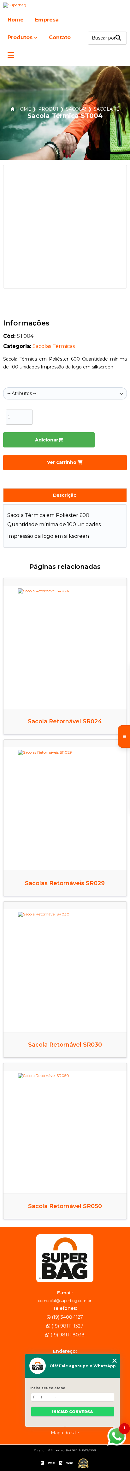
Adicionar (46, 440)
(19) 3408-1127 (66, 1317)
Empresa (47, 20)
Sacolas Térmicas (76, 109)
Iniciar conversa (72, 1411)
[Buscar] (118, 38)
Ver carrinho (62, 462)
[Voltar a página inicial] (65, 5)
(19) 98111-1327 (66, 1326)
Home (16, 20)
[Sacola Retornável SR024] (64, 647)
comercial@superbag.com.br (65, 1300)
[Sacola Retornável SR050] (64, 1132)
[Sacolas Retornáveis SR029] (64, 808)
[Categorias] (11, 55)
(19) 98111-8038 (67, 1335)
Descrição (65, 495)
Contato (60, 37)
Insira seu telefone (47, 1388)
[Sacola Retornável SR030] (64, 970)
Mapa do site (65, 1433)
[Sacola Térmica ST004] (64, 226)
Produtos (20, 37)
